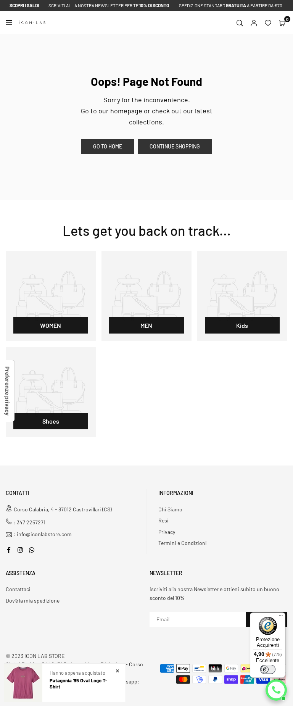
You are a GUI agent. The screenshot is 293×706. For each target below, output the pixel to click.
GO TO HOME (107, 146)
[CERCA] (240, 23)
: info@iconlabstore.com (43, 534)
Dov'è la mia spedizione (33, 600)
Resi (163, 520)
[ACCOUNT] (254, 23)
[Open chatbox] (276, 690)
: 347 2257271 (29, 522)
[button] (282, 23)
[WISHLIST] (268, 23)
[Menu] (280, 617)
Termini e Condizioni (182, 543)
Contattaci (18, 589)
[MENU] (10, 23)
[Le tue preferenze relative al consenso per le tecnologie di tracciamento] (7, 391)
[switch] (267, 669)
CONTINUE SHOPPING (175, 146)
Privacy (166, 532)
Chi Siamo (170, 509)
